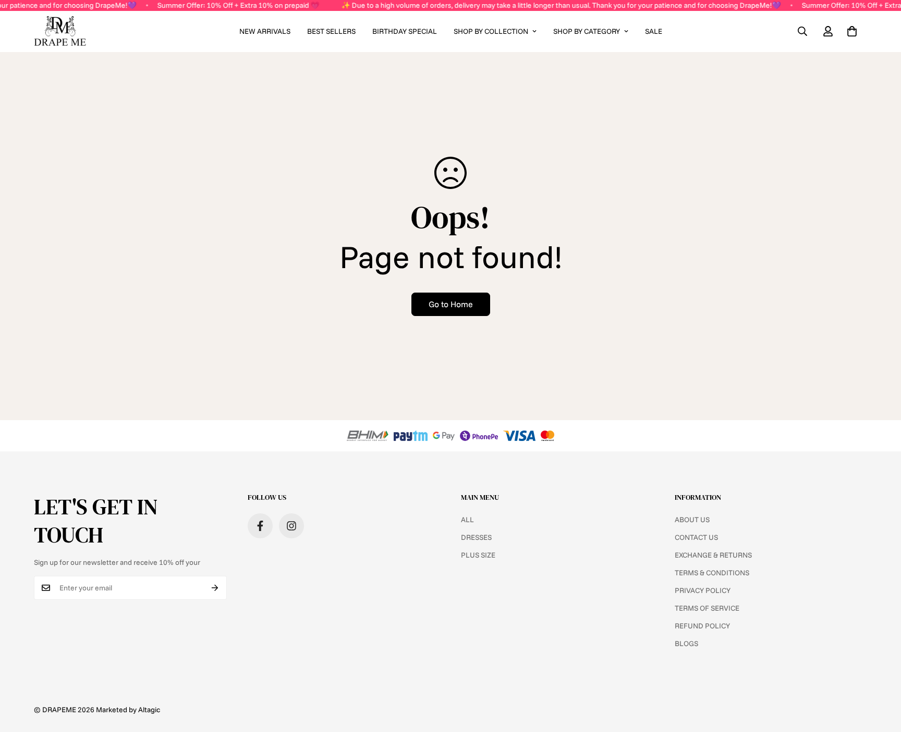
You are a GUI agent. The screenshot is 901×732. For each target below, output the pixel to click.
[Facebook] (260, 525)
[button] (852, 31)
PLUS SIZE (478, 555)
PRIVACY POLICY (702, 590)
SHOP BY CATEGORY (586, 31)
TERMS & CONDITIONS (712, 572)
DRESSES (476, 537)
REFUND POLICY (702, 625)
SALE (653, 31)
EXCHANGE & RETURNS (713, 555)
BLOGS (686, 643)
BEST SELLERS (331, 31)
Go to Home (451, 304)
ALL (467, 519)
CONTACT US (696, 537)
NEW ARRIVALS (264, 31)
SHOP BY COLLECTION (491, 31)
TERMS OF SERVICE (707, 608)
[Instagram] (291, 525)
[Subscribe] (215, 588)
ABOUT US (692, 519)
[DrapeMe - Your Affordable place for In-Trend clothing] (60, 31)
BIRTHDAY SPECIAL (404, 31)
